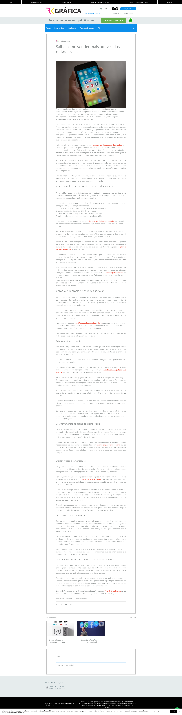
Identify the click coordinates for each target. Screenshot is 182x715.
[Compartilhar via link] (71, 605)
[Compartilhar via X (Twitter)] (61, 605)
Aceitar (174, 712)
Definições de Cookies (160, 712)
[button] (10, 2)
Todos (48, 28)
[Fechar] (180, 711)
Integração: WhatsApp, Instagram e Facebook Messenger (89, 641)
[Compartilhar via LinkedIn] (66, 605)
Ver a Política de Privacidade (15, 713)
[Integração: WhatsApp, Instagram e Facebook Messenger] (91, 628)
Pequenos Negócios (87, 28)
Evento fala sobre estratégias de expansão (58, 641)
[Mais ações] (125, 41)
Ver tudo (133, 617)
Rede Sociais (59, 28)
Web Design (72, 28)
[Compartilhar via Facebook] (57, 605)
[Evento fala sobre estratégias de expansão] (60, 628)
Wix (99, 28)
